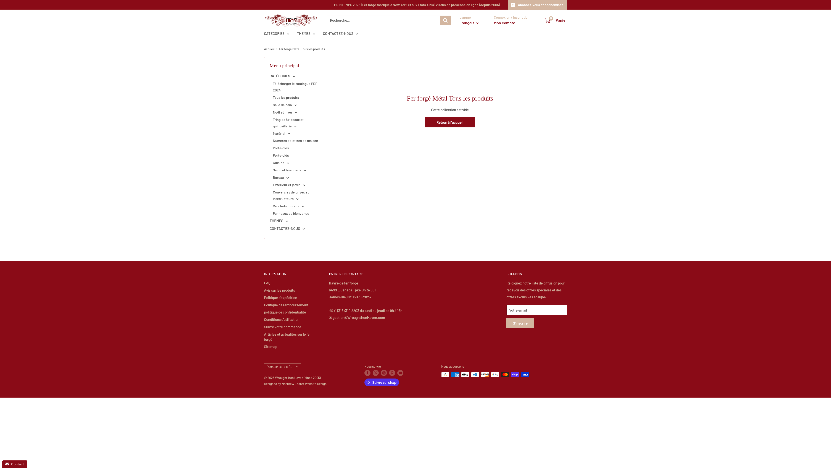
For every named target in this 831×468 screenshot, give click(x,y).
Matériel (279, 133)
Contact (16, 464)
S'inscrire (520, 323)
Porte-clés (281, 148)
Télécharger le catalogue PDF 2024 (295, 86)
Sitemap (270, 346)
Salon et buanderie (287, 170)
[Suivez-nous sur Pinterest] (392, 372)
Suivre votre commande (282, 327)
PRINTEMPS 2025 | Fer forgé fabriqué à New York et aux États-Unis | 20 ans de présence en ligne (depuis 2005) (417, 5)
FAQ (267, 283)
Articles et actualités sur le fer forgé (287, 336)
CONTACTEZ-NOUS (338, 33)
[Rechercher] (445, 20)
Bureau (279, 177)
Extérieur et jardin (287, 185)
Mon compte (504, 22)
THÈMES (304, 33)
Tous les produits (286, 97)
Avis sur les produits (279, 290)
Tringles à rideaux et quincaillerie (288, 122)
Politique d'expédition (280, 297)
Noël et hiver (283, 112)
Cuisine (279, 163)
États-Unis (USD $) (278, 367)
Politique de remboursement (286, 305)
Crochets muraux (286, 206)
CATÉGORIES (274, 33)
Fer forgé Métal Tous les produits (302, 49)
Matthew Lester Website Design (304, 384)
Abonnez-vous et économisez (540, 5)
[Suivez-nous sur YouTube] (400, 372)
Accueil (269, 49)
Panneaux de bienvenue (291, 213)
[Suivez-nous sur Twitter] (376, 372)
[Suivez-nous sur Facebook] (367, 372)
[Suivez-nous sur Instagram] (384, 372)
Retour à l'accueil (449, 122)
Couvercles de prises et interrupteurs (291, 195)
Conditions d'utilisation (281, 319)
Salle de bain (283, 105)
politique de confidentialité (285, 312)
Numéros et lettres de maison (295, 140)
